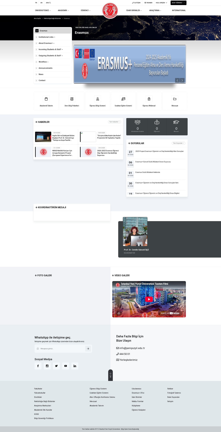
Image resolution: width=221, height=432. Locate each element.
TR (36, 3)
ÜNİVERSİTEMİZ (42, 10)
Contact (42, 80)
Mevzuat (93, 401)
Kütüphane (136, 406)
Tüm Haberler (113, 122)
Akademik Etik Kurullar (43, 410)
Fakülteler (38, 389)
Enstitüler (38, 397)
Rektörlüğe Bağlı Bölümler (52, 18)
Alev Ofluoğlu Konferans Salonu (102, 397)
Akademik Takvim (97, 406)
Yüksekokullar (39, 393)
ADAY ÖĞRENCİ (177, 3)
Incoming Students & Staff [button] (50, 49)
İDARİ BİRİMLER (133, 10)
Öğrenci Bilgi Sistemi (98, 389)
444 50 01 (124, 354)
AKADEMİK (62, 10)
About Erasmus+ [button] (46, 43)
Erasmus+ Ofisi (138, 393)
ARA (47, 3)
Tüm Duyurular (178, 143)
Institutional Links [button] (46, 37)
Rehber (170, 389)
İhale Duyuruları (173, 397)
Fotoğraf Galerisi (174, 393)
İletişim (170, 401)
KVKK (36, 414)
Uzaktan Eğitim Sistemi (99, 393)
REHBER (149, 3)
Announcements (45, 68)
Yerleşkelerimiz (128, 359)
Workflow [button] (43, 62)
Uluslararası (136, 389)
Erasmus (43, 31)
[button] (177, 80)
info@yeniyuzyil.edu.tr (132, 348)
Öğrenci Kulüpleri (138, 410)
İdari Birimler (137, 397)
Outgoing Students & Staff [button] (50, 56)
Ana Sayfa (37, 18)
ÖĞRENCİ (85, 10)
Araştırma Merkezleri (42, 406)
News (41, 74)
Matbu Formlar (137, 401)
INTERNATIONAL (179, 10)
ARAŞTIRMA (154, 10)
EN (41, 3)
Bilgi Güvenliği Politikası (44, 418)
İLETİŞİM (137, 3)
